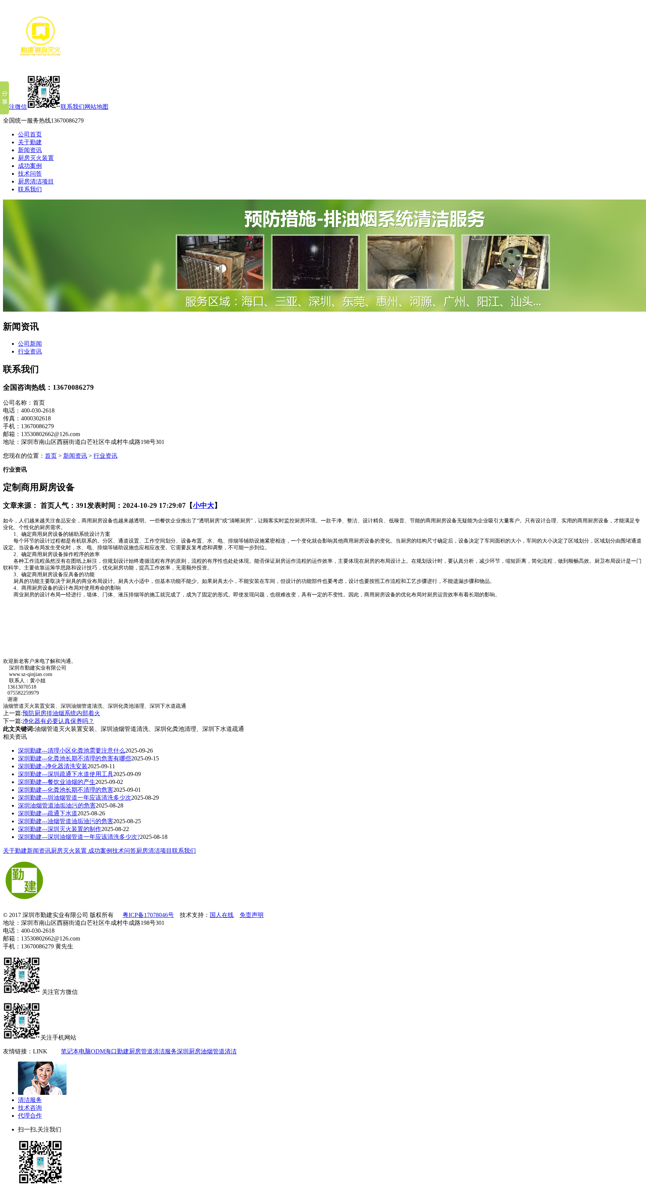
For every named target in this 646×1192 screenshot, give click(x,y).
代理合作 (30, 1115)
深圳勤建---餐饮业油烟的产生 (56, 782)
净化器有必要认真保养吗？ (58, 721)
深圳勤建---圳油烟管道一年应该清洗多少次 (74, 797)
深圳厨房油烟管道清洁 (207, 1051)
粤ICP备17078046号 (148, 915)
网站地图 (96, 107)
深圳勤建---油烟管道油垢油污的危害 (65, 821)
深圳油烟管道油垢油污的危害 (57, 805)
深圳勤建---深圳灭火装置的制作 (59, 829)
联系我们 (72, 107)
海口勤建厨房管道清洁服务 (141, 1051)
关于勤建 (30, 142)
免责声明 (252, 915)
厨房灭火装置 (36, 158)
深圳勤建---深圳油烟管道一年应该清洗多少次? (79, 837)
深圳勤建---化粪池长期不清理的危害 (65, 790)
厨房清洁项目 (36, 181)
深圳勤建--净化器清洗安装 (52, 766)
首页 (51, 456)
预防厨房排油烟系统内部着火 (61, 713)
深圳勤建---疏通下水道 (47, 813)
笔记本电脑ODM (83, 1051)
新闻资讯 (30, 150)
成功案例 (30, 166)
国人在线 (222, 915)
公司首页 (30, 134)
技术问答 (30, 173)
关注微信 (15, 107)
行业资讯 (30, 351)
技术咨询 (30, 1108)
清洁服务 (30, 1100)
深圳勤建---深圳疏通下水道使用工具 (65, 774)
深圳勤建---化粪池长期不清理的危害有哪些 (74, 758)
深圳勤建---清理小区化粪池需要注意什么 (71, 750)
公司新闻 (30, 343)
